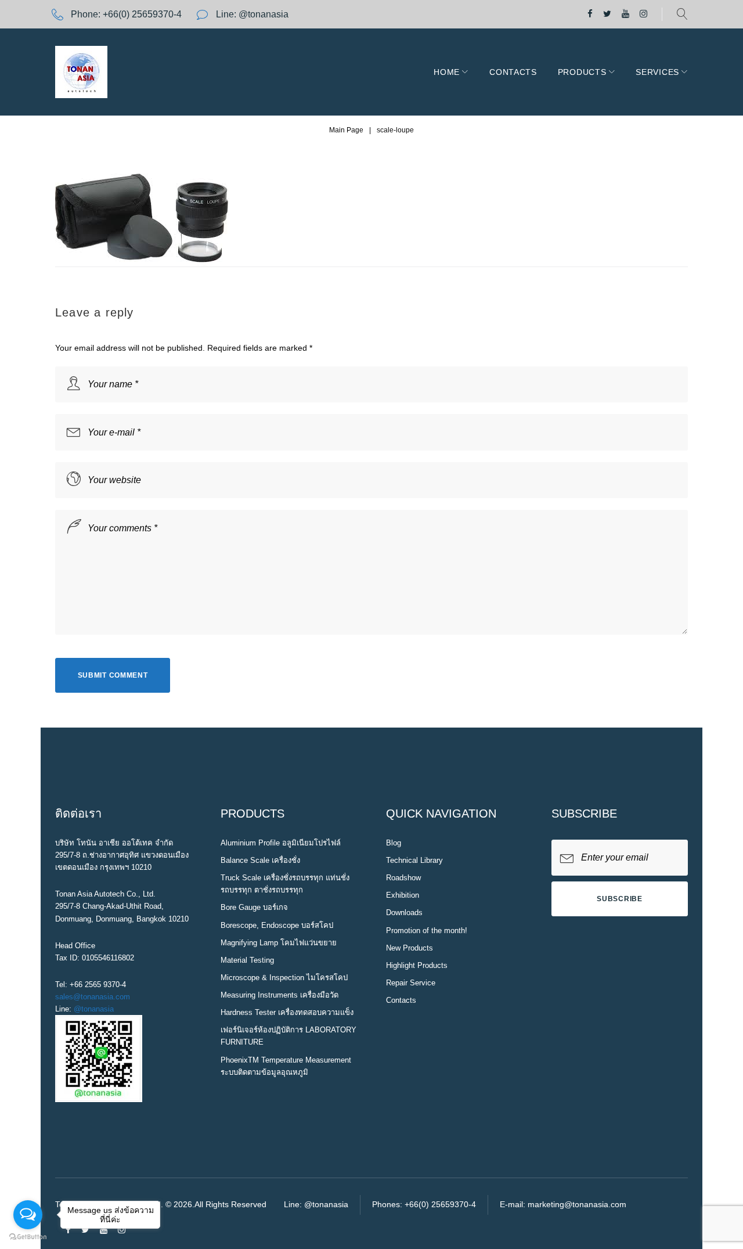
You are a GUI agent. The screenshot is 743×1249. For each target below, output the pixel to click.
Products (582, 72)
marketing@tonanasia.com (577, 1204)
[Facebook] (590, 14)
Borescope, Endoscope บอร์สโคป (277, 925)
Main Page (346, 130)
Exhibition (402, 895)
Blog (393, 842)
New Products (409, 948)
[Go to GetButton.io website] (27, 1237)
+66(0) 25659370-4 (142, 14)
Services (657, 72)
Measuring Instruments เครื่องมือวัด (279, 995)
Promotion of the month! (426, 930)
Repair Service (410, 982)
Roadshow (403, 877)
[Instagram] (643, 14)
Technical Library (414, 860)
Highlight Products (417, 965)
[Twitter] (607, 14)
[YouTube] (625, 14)
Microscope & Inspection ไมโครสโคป (284, 977)
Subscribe (619, 899)
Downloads (404, 912)
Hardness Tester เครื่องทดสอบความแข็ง (287, 1012)
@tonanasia (94, 1009)
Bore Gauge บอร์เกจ (254, 907)
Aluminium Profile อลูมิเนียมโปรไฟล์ (281, 842)
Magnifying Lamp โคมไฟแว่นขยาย (279, 942)
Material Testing (247, 960)
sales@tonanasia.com (92, 996)
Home (447, 72)
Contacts (513, 72)
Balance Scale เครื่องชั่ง (260, 860)
